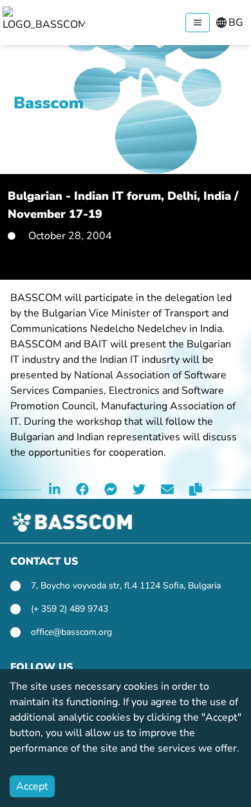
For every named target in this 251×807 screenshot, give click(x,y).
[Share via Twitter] (139, 490)
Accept (32, 786)
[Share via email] (167, 490)
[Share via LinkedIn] (54, 490)
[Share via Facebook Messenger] (110, 490)
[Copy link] (195, 490)
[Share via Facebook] (82, 490)
